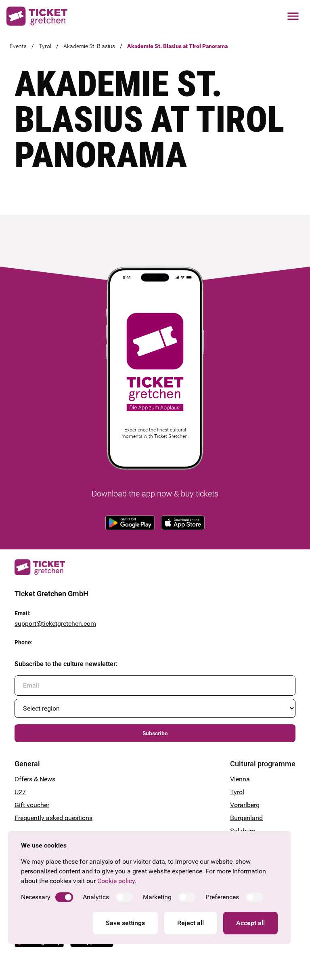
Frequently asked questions (53, 818)
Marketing (157, 897)
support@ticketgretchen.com (55, 623)
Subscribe (155, 733)
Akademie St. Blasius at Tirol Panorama (177, 46)
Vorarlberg (245, 805)
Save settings (125, 923)
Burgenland (246, 818)
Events (18, 46)
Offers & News (35, 779)
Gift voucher (32, 805)
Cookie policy (116, 881)
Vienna (240, 779)
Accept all (250, 923)
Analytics (96, 897)
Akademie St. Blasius (89, 46)
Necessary (35, 897)
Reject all (190, 923)
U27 (20, 792)
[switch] (64, 897)
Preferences (222, 897)
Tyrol (45, 46)
